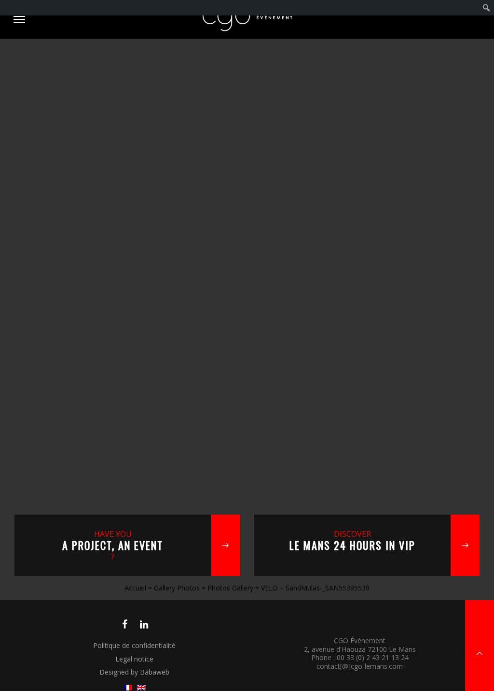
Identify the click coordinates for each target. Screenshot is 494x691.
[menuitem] (486, 7)
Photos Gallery (230, 587)
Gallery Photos (177, 587)
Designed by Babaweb (134, 672)
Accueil (135, 587)
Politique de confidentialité (134, 645)
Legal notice (134, 658)
